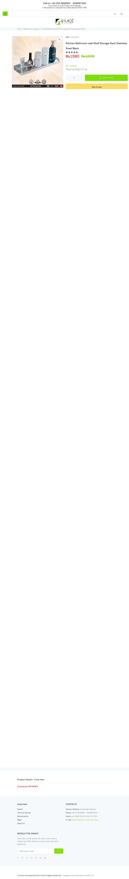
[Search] (121, 14)
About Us (21, 823)
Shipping (72, 66)
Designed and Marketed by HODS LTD (78, 875)
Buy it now (97, 87)
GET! (59, 851)
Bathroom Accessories (31, 29)
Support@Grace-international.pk (85, 820)
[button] (72, 52)
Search (20, 809)
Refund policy (22, 816)
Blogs (19, 820)
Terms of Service (24, 813)
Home (19, 29)
